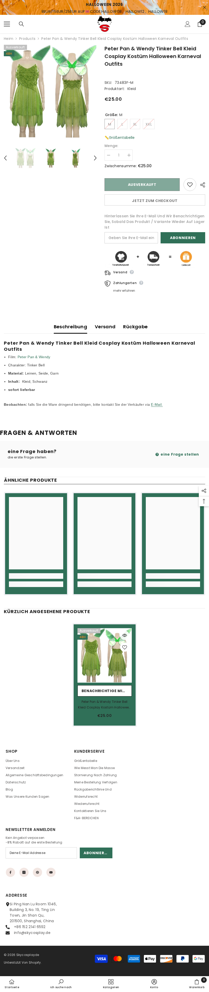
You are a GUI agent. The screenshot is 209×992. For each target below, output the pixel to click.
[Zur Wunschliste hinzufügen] (190, 184)
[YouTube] (51, 872)
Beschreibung (70, 326)
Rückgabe (135, 326)
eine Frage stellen (179, 454)
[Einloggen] (187, 24)
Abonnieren (183, 237)
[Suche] (21, 24)
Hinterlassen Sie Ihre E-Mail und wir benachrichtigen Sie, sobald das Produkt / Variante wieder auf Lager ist (154, 221)
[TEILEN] (200, 185)
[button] (5, 158)
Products (27, 38)
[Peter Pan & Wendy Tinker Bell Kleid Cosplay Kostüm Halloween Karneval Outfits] (104, 655)
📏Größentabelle (119, 137)
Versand (105, 326)
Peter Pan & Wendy (34, 357)
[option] (50, 91)
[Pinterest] (37, 872)
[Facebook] (10, 872)
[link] (36, 576)
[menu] (7, 24)
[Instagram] (24, 872)
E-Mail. (157, 404)
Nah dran (204, 7)
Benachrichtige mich (105, 690)
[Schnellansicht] (124, 635)
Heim (8, 38)
